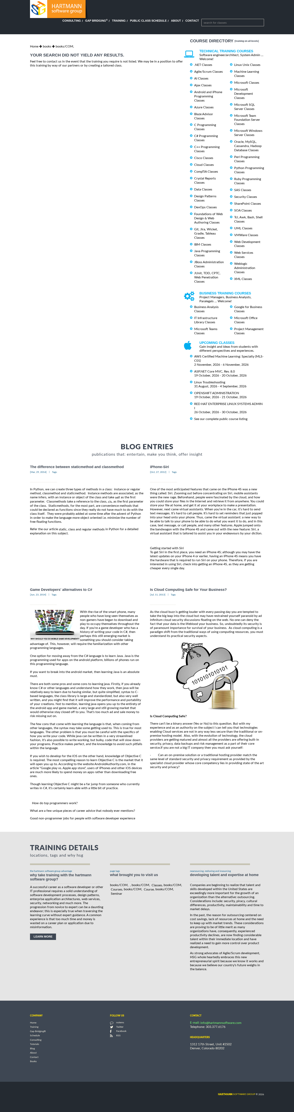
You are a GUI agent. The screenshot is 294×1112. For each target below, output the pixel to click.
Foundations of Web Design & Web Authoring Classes (208, 218)
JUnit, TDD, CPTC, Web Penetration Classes (207, 277)
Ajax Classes (203, 85)
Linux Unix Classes (247, 64)
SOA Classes (243, 210)
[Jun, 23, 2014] (38, 594)
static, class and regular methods (82, 529)
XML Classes (243, 279)
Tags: (54, 472)
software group (236, 1094)
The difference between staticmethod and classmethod (77, 467)
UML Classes (243, 228)
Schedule (35, 1035)
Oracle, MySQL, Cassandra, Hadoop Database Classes (248, 146)
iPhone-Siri (159, 467)
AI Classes (201, 78)
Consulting (71, 20)
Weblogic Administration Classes (244, 268)
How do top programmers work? (55, 803)
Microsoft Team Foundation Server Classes (247, 120)
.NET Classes (203, 64)
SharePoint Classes (247, 203)
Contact (192, 20)
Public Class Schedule (148, 20)
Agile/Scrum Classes (208, 71)
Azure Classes (204, 107)
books (47, 46)
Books (33, 1061)
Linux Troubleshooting (209, 382)
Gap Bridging (96, 20)
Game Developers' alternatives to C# (61, 590)
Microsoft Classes (246, 82)
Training (119, 20)
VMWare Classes (246, 235)
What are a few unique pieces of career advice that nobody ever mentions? (82, 810)
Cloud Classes (204, 164)
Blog (32, 1048)
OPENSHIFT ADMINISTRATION (216, 393)
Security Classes (245, 196)
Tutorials (34, 1044)
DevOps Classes (205, 207)
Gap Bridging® (38, 1031)
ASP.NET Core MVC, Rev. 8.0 (214, 371)
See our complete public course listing (220, 418)
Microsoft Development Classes (243, 94)
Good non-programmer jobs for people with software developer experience (82, 818)
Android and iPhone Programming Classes (208, 96)
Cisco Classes (203, 158)
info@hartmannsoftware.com (220, 1022)
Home (34, 46)
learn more (43, 936)
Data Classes (203, 189)
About (176, 20)
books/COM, (65, 46)
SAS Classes (242, 190)
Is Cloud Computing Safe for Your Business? (188, 590)
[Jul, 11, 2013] (157, 594)
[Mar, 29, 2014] (38, 472)
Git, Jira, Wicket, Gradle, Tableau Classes (206, 233)
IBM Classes (202, 244)
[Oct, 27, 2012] (158, 472)
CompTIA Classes (206, 171)
